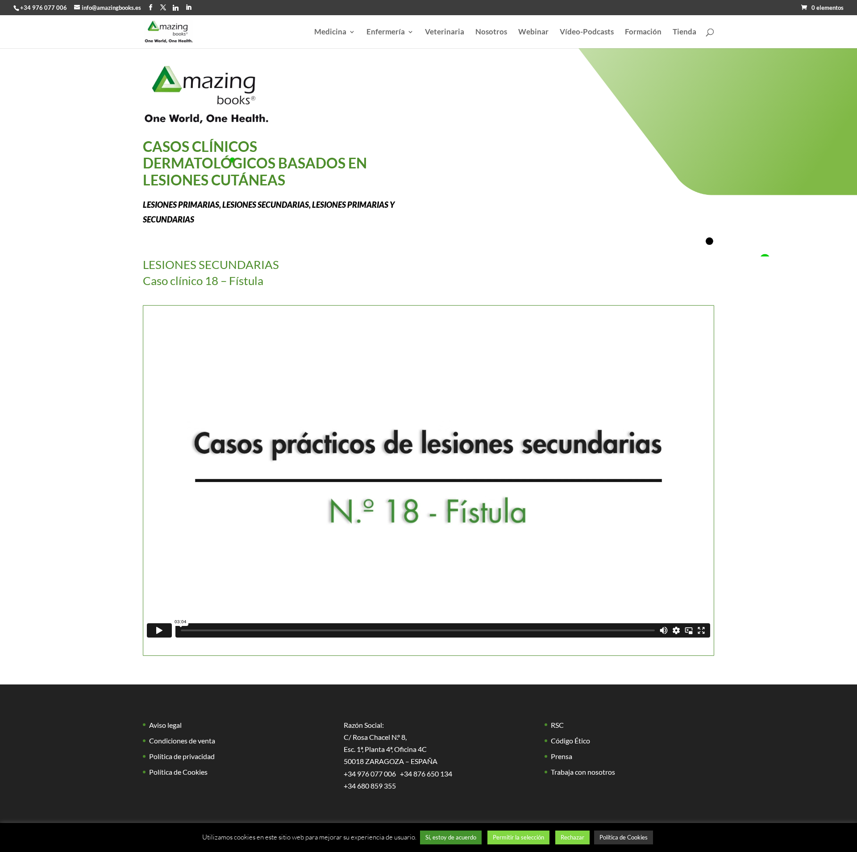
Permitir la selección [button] (518, 837)
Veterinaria (444, 32)
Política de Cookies (178, 772)
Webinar (533, 32)
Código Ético (570, 740)
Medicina (330, 32)
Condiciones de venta (182, 740)
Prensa (561, 756)
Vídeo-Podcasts (587, 32)
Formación (643, 32)
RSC (557, 725)
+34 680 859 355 (370, 785)
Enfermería (385, 32)
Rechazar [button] (572, 837)
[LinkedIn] (188, 7)
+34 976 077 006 (43, 7)
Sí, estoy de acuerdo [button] (450, 837)
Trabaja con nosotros (583, 772)
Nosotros (491, 32)
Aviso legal (165, 725)
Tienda (684, 32)
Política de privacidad (182, 756)
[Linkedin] (176, 7)
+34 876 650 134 (426, 773)
